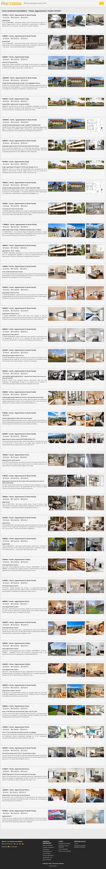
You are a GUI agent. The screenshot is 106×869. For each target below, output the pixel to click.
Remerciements (53, 866)
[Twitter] (20, 844)
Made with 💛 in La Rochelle (9, 846)
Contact (76, 843)
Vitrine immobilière (63, 849)
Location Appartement (48, 855)
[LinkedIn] (14, 844)
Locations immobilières (48, 847)
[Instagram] (17, 844)
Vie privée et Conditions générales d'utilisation (80, 846)
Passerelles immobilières (65, 843)
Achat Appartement (47, 851)
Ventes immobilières (48, 845)
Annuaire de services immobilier (64, 846)
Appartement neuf (47, 857)
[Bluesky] (23, 844)
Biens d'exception (47, 859)
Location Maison (47, 853)
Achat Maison (46, 849)
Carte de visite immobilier (65, 851)
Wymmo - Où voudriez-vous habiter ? (12, 841)
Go (102, 3)
